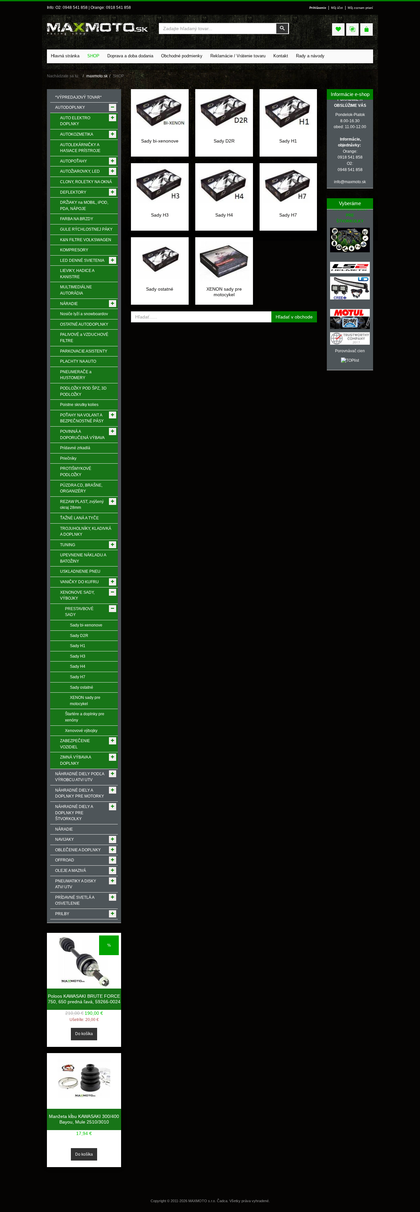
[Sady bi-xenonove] (160, 110)
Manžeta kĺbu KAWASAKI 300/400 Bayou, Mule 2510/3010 (84, 1119)
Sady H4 (224, 215)
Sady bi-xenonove (159, 141)
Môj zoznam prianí (360, 8)
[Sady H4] (224, 184)
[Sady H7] (288, 185)
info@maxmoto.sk (350, 182)
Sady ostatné (159, 289)
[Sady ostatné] (160, 259)
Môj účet (337, 8)
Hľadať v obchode (294, 316)
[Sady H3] (160, 185)
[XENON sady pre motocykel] (224, 261)
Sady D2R (224, 141)
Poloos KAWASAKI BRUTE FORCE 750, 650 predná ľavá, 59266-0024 (84, 999)
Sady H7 (288, 215)
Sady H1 (288, 141)
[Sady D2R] (224, 110)
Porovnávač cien (350, 351)
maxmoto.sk (97, 76)
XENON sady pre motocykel (224, 292)
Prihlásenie (317, 8)
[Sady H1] (288, 110)
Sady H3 (160, 215)
